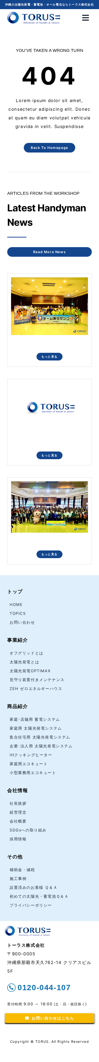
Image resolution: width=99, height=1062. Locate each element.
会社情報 (17, 790)
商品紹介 (17, 706)
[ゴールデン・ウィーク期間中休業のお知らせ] (49, 386)
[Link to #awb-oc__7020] (85, 18)
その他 (15, 857)
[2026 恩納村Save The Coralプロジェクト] (49, 485)
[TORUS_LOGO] (33, 13)
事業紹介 (17, 640)
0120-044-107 (44, 987)
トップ (15, 591)
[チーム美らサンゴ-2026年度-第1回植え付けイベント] (49, 281)
